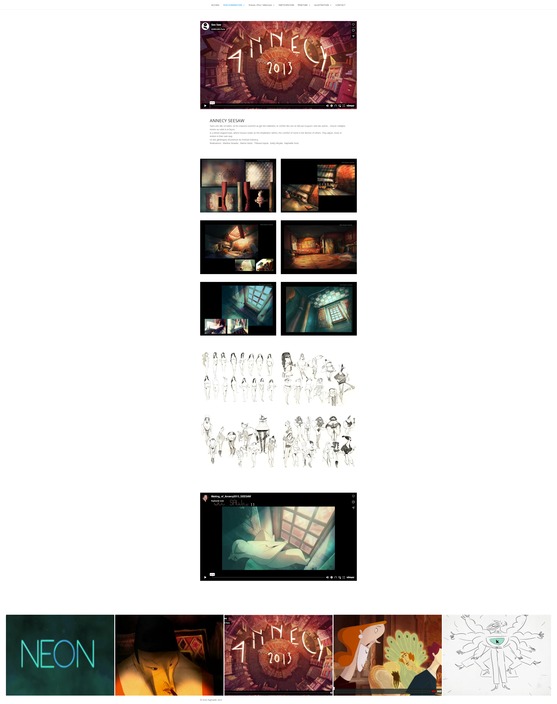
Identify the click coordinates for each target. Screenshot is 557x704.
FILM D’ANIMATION (232, 5)
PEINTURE (303, 5)
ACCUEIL (215, 5)
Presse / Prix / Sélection (260, 5)
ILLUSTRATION (321, 5)
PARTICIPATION (286, 5)
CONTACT (341, 5)
